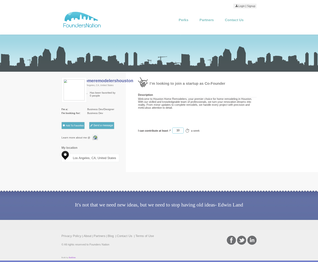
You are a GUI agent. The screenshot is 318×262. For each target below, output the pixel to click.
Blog (111, 236)
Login (241, 6)
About (87, 236)
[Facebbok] (231, 240)
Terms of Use (144, 236)
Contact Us (234, 20)
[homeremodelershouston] (95, 139)
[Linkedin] (252, 240)
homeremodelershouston (107, 80)
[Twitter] (241, 240)
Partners (206, 20)
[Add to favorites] (73, 125)
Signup (251, 6)
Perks (183, 20)
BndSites (72, 257)
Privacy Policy (71, 236)
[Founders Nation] (82, 28)
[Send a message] (104, 125)
